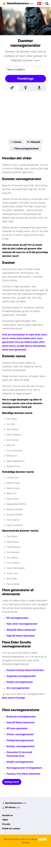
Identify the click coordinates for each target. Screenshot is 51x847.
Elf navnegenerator (17, 617)
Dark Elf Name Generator (21, 722)
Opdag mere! (11, 781)
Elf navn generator (17, 728)
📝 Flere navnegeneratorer (25, 148)
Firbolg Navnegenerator (20, 740)
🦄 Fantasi (15, 142)
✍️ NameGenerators (14, 803)
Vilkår (5, 819)
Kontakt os (7, 815)
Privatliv (6, 824)
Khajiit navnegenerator (20, 682)
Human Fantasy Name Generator (25, 670)
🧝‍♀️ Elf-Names (11, 807)
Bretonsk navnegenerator (21, 716)
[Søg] (47, 3)
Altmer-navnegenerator (20, 734)
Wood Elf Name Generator (21, 629)
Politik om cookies (11, 828)
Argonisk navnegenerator (21, 676)
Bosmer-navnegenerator (21, 746)
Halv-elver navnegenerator (22, 623)
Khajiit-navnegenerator (20, 761)
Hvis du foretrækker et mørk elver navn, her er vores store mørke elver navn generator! (25, 338)
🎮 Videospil (33, 142)
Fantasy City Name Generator (23, 773)
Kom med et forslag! (13, 697)
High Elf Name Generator (21, 635)
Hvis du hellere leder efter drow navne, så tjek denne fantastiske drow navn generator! (24, 346)
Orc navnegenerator (18, 688)
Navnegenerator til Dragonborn (24, 767)
